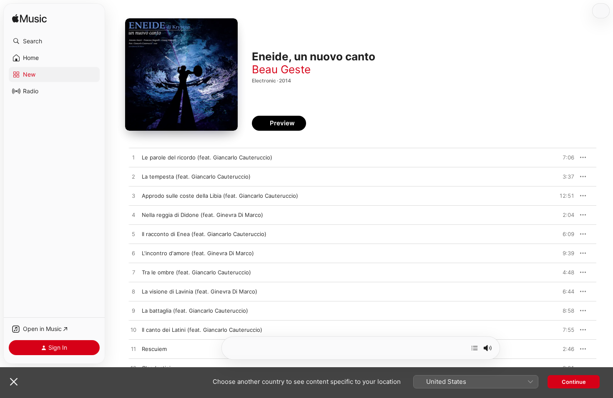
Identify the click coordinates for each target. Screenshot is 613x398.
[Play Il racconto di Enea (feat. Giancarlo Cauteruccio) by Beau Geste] (133, 234)
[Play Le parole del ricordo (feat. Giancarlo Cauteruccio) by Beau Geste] (133, 158)
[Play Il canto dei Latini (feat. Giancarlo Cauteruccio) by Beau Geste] (133, 330)
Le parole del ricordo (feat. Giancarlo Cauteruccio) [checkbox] (207, 157)
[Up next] (475, 348)
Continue (574, 381)
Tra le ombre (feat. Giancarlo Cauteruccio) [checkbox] (196, 272)
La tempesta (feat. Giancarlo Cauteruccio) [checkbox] (196, 176)
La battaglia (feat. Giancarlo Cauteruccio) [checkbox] (195, 310)
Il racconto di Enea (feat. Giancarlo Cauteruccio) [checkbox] (204, 234)
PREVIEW (565, 157)
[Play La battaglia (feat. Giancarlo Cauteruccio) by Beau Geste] (133, 311)
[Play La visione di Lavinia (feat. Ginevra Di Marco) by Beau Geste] (133, 292)
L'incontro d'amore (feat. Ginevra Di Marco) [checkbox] (198, 253)
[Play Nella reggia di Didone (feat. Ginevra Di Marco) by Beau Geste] (133, 215)
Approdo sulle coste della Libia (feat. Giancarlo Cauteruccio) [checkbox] (220, 195)
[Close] (14, 382)
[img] (29, 19)
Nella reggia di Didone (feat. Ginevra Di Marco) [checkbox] (202, 214)
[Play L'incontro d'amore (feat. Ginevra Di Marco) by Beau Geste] (133, 253)
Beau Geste (281, 69)
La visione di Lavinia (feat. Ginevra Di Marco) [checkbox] (199, 291)
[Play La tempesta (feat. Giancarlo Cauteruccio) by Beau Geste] (133, 177)
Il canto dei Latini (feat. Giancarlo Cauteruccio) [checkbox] (202, 329)
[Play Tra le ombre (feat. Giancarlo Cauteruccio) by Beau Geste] (133, 272)
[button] (54, 41)
